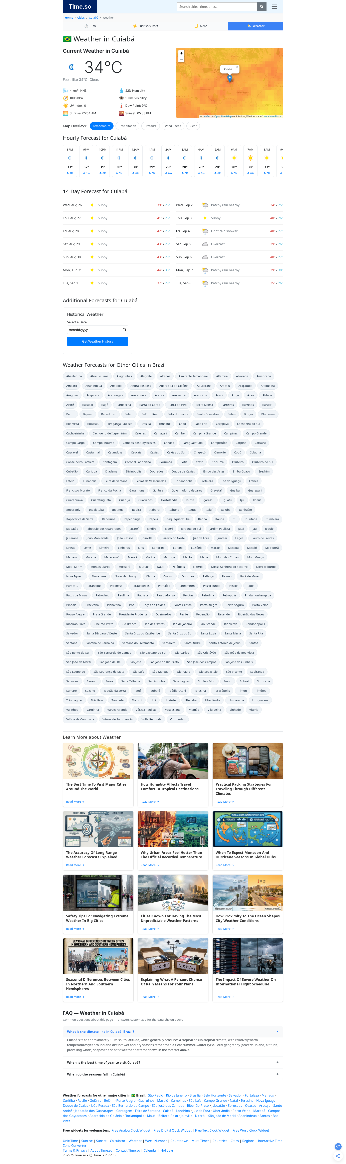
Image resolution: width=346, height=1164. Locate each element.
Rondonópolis (255, 624)
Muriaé (144, 567)
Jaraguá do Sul (191, 529)
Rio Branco (129, 624)
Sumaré (71, 691)
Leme (87, 548)
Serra (109, 681)
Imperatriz (73, 510)
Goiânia (158, 490)
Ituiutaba (251, 519)
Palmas (227, 576)
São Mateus (160, 671)
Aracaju (225, 386)
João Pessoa (125, 538)
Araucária (200, 395)
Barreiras (227, 405)
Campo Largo (75, 443)
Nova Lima (99, 576)
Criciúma (218, 462)
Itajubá (225, 510)
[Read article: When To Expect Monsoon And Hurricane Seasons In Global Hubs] (248, 829)
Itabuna (174, 510)
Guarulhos (145, 500)
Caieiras (140, 433)
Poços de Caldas (154, 605)
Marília (150, 557)
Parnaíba (164, 586)
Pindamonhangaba (258, 595)
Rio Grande (208, 624)
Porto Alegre (208, 605)
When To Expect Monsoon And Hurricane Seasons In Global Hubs (246, 854)
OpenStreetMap (223, 116)
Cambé (180, 433)
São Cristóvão (206, 652)
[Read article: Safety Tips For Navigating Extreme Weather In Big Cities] (98, 893)
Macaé (215, 548)
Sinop (227, 681)
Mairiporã (272, 548)
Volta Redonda (152, 719)
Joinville (147, 538)
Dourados (156, 471)
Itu (234, 519)
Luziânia (196, 548)
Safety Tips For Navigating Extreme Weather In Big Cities (97, 918)
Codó (237, 452)
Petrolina (208, 595)
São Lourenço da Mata (109, 671)
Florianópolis (183, 481)
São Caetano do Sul (153, 652)
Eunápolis (89, 481)
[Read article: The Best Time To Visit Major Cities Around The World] (98, 761)
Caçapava (222, 424)
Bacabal (87, 405)
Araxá (219, 395)
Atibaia (267, 395)
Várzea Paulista (146, 710)
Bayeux (88, 414)
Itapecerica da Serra (80, 519)
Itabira (136, 510)
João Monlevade (98, 538)
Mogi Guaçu (255, 557)
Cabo (182, 424)
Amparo (71, 386)
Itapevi (153, 519)
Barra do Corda (149, 405)
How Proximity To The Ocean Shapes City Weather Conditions (248, 918)
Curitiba (91, 471)
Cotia (183, 462)
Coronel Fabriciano (138, 462)
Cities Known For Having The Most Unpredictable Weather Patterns (171, 918)
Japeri (169, 529)
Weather (256, 25)
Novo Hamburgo (126, 576)
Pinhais (71, 605)
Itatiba (202, 519)
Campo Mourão (103, 443)
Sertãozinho (156, 681)
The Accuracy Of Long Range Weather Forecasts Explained (91, 854)
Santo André (192, 643)
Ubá (153, 700)
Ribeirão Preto (103, 624)
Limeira (104, 548)
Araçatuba (245, 386)
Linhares (124, 548)
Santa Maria (233, 633)
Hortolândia (169, 500)
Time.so (80, 6)
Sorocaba (263, 681)
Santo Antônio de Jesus (224, 643)
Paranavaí (116, 586)
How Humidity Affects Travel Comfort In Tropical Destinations (170, 786)
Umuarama (236, 700)
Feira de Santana (116, 481)
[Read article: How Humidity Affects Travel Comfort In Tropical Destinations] (173, 761)
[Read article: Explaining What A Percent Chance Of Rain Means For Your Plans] (173, 956)
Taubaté (154, 691)
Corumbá (165, 462)
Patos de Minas (76, 595)
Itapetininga (132, 519)
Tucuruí (137, 700)
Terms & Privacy (75, 1150)
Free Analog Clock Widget (131, 1130)
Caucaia (136, 452)
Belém (129, 414)
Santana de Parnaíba (100, 643)
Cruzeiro (238, 462)
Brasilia (146, 424)
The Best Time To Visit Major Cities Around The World (96, 786)
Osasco (168, 576)
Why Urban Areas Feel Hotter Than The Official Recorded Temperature (171, 854)
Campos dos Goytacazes (139, 443)
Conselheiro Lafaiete (80, 462)
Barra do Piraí (178, 405)
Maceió (252, 548)
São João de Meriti (78, 662)
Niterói (198, 567)
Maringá (169, 557)
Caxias (154, 452)
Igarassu (208, 500)
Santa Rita (256, 633)
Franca (253, 481)
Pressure (151, 126)
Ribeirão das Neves (251, 614)
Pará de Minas (250, 576)
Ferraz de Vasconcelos (151, 481)
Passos (233, 586)
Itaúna (219, 519)
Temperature (101, 126)
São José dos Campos (201, 662)
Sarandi (92, 681)
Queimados (163, 614)
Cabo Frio (200, 424)
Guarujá (124, 500)
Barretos (248, 405)
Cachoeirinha (75, 433)
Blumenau (268, 414)
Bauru (70, 414)
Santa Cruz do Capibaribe (142, 633)
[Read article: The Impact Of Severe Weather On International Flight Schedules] (248, 956)
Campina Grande (204, 433)
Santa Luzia (208, 633)
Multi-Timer (200, 1141)
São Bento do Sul (78, 652)
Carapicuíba (219, 443)
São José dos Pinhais (239, 662)
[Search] (262, 6)
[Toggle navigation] (274, 6)
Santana (71, 643)
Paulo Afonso (166, 595)
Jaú (254, 529)
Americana (263, 376)
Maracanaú (112, 557)
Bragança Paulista (120, 424)
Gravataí (216, 490)
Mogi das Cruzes (227, 557)
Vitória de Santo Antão (118, 719)
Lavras (70, 548)
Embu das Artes (213, 471)
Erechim (264, 471)
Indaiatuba (96, 510)
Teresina (200, 691)
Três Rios (97, 700)
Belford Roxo (150, 414)
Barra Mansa (204, 405)
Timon (242, 691)
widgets (76, 1130)
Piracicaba (92, 605)
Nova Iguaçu (74, 576)
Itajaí (209, 510)
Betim (231, 414)
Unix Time (70, 1141)
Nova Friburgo (266, 567)
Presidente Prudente (133, 614)
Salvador (72, 633)
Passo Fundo (211, 586)
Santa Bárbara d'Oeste (101, 633)
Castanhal (93, 452)
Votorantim (177, 719)
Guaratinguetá (101, 500)
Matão (187, 557)
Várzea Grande (117, 710)
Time (90, 25)
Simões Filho (206, 681)
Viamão (194, 710)
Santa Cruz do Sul (180, 633)
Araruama (179, 395)
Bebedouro (108, 414)
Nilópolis (179, 567)
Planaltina (114, 605)
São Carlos (182, 652)
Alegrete (146, 376)
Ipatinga (118, 510)
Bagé (104, 405)
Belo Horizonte (178, 414)
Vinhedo (235, 710)
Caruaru (260, 443)
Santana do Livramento (138, 643)
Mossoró (125, 567)
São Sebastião (208, 671)
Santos (253, 643)
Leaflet (206, 116)
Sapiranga (257, 671)
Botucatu (93, 424)
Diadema (111, 471)
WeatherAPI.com (273, 116)
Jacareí (134, 529)
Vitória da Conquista (80, 719)
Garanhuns (136, 490)
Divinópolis (133, 471)
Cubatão (72, 471)
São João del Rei (110, 662)
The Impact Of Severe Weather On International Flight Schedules (246, 981)
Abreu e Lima (99, 376)
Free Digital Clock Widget (173, 1130)
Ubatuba (170, 700)
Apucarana (204, 386)
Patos (250, 586)
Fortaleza (207, 481)
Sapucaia (72, 681)
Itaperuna (108, 519)
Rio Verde (230, 624)
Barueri (267, 405)
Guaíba (235, 490)
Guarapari (255, 490)
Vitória (253, 710)
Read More (75, 801)
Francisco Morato (78, 490)
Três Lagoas (74, 700)
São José (135, 662)
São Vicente (234, 671)
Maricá (132, 557)
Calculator (117, 1141)
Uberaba (191, 700)
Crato (199, 462)
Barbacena (124, 405)
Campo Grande (256, 433)
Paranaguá (94, 586)
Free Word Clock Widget (251, 1130)
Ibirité (190, 500)
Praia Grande (102, 614)
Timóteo (261, 691)
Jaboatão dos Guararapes (104, 529)
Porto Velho (260, 605)
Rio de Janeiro (182, 624)
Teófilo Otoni (177, 691)
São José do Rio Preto (164, 662)
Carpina (241, 443)
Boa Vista (72, 424)
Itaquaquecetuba (178, 519)
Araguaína (268, 386)
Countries (219, 1141)
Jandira (152, 529)
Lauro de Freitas (263, 538)
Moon (200, 25)
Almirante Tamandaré (193, 376)
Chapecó (200, 452)
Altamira (222, 376)
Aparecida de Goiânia (173, 386)
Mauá (204, 557)
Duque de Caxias (183, 471)
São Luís (138, 671)
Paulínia (123, 595)
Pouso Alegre (75, 614)
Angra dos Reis (141, 386)
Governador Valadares (187, 490)
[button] (229, 79)
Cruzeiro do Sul (262, 462)
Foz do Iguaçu (231, 481)
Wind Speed (173, 126)
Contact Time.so (128, 1150)
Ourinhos (188, 576)
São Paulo (183, 671)
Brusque (165, 424)
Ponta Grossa (182, 605)
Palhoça (208, 576)
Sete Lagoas (181, 681)
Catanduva (115, 452)
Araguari (72, 395)
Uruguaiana (260, 700)
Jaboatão (72, 529)
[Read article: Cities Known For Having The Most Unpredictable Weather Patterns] (173, 893)
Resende (224, 614)
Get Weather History (97, 341)
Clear (193, 126)
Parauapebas (141, 586)
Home (69, 17)
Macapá (233, 548)
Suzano (90, 691)
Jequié (269, 529)
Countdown (179, 1141)
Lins (141, 548)
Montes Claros (100, 567)
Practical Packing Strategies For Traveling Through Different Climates (244, 789)
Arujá (235, 395)
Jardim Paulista (219, 529)
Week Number (156, 1141)
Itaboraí (154, 510)
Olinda (150, 576)
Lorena (178, 548)
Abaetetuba (74, 376)
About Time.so (101, 1150)
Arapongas (115, 395)
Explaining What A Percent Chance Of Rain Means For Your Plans (171, 981)
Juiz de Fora (201, 538)
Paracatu (72, 586)
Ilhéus (257, 500)
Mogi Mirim (74, 567)
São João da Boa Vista (239, 652)
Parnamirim (187, 586)
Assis (250, 395)
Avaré (70, 405)
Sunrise (87, 1141)
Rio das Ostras (155, 624)
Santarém (168, 643)
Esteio (70, 481)
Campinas (231, 433)
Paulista (142, 595)
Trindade (118, 700)
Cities (81, 17)
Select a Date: (77, 322)
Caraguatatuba (192, 443)
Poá (131, 605)
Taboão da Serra (115, 691)
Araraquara (139, 395)
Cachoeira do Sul (248, 424)
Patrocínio (103, 595)
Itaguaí (192, 510)
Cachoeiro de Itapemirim (110, 433)
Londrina (158, 548)
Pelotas (188, 595)
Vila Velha (214, 710)
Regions (248, 1141)
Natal (160, 567)
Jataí (241, 529)
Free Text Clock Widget (212, 1130)
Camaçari (160, 433)
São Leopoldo (75, 671)
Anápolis (116, 386)
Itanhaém (245, 510)
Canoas (169, 443)
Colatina (255, 452)
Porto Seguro (235, 605)
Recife (184, 614)
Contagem (110, 462)
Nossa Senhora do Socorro (229, 567)
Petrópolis (229, 595)
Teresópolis (222, 691)
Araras (159, 395)
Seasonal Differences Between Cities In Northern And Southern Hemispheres (98, 984)
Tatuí (137, 691)
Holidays (167, 1150)
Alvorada (242, 376)
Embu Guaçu (241, 471)
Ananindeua (93, 386)
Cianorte (220, 452)
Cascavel (72, 452)
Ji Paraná (72, 538)
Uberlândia (212, 700)
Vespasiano (173, 710)
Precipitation (127, 126)
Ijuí (242, 500)
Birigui (248, 414)
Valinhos (72, 710)
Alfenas (165, 376)
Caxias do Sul (176, 452)
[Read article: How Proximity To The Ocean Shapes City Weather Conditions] (248, 893)
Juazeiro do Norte (173, 538)
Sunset (101, 1141)
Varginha (92, 710)
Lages (239, 538)
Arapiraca (93, 395)
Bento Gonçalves (208, 414)
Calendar (150, 1150)
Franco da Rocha (109, 490)
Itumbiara (272, 519)
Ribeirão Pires (75, 624)
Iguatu (227, 500)
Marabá (90, 557)
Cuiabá (93, 17)
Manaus (71, 557)
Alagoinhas (124, 376)
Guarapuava (74, 500)
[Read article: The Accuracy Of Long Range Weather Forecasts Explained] (98, 829)
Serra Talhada (130, 681)
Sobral (244, 681)
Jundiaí (222, 538)
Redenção (203, 614)
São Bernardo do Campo (114, 652)
